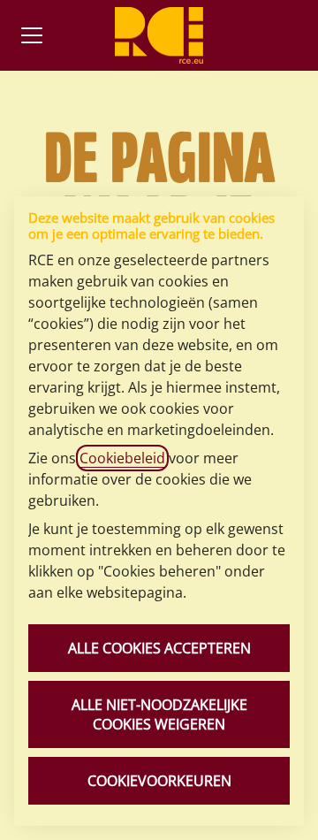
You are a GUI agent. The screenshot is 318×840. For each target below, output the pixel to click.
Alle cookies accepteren (159, 648)
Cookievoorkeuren (159, 780)
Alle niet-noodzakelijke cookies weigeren (159, 714)
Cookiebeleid (122, 458)
